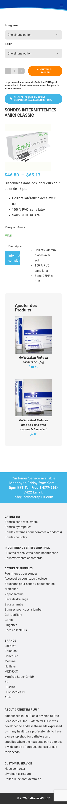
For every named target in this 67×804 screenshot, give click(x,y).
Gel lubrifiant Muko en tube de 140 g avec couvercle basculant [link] (33, 425)
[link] (61, 5)
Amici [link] (21, 227)
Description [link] (14, 246)
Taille (8, 44)
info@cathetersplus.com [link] (33, 497)
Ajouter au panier (45, 71)
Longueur (11, 25)
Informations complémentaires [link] (14, 258)
